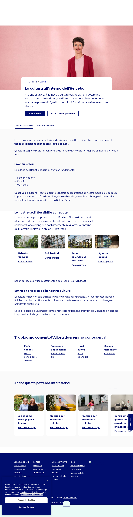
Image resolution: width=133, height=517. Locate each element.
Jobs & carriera (31, 82)
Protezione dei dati (53, 502)
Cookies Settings (26, 507)
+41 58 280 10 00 (70, 497)
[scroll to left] (112, 389)
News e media (58, 465)
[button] (35, 113)
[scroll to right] (117, 389)
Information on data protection (32, 495)
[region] (26, 496)
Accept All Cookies (26, 500)
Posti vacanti (20, 465)
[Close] (47, 481)
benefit (82, 281)
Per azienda (76, 469)
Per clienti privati (78, 465)
